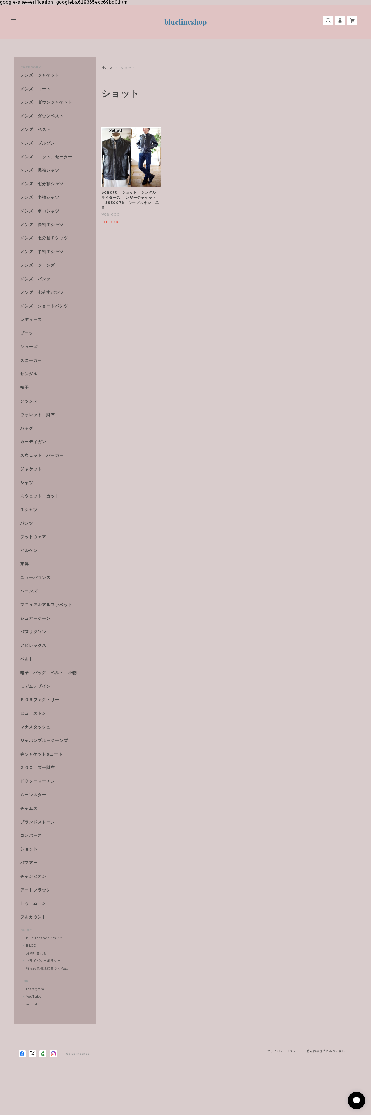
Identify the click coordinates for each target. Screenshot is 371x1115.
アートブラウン (35, 890)
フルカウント (33, 917)
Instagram (35, 989)
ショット (29, 849)
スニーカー (31, 360)
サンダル (29, 373)
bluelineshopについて (44, 938)
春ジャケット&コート (41, 754)
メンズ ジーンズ (37, 265)
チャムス (29, 808)
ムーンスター (33, 794)
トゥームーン (33, 903)
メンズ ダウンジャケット (46, 102)
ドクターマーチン (37, 781)
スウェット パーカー (42, 455)
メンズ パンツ (35, 279)
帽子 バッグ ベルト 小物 (48, 672)
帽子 (24, 387)
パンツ (26, 523)
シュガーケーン (35, 618)
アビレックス (33, 645)
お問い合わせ (36, 953)
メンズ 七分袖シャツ (42, 183)
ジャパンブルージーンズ (44, 740)
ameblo (32, 1004)
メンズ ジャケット (39, 75)
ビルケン (29, 550)
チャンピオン (33, 876)
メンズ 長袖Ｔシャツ (42, 224)
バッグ (26, 428)
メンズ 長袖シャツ (39, 170)
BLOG (31, 946)
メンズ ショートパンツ (44, 305)
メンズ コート (35, 88)
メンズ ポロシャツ (39, 211)
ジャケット (31, 469)
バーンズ (29, 591)
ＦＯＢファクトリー (39, 699)
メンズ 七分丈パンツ (42, 292)
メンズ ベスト (35, 129)
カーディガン (33, 441)
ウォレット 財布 (37, 414)
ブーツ (26, 333)
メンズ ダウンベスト (42, 115)
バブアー (29, 862)
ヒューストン (33, 713)
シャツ (26, 482)
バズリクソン (33, 631)
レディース (33, 319)
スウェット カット (39, 496)
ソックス (29, 401)
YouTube (33, 997)
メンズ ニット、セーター (46, 156)
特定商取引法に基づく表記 (47, 968)
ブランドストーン (37, 822)
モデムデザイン (35, 686)
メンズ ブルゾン (37, 143)
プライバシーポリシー (43, 961)
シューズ (29, 346)
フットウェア (33, 536)
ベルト (26, 659)
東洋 (24, 563)
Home (106, 68)
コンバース (31, 835)
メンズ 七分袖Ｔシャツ (44, 238)
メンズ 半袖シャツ (39, 197)
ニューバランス (35, 577)
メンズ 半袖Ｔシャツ (42, 251)
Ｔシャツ (29, 509)
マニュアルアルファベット (46, 604)
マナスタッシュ (35, 726)
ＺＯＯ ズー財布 (37, 767)
